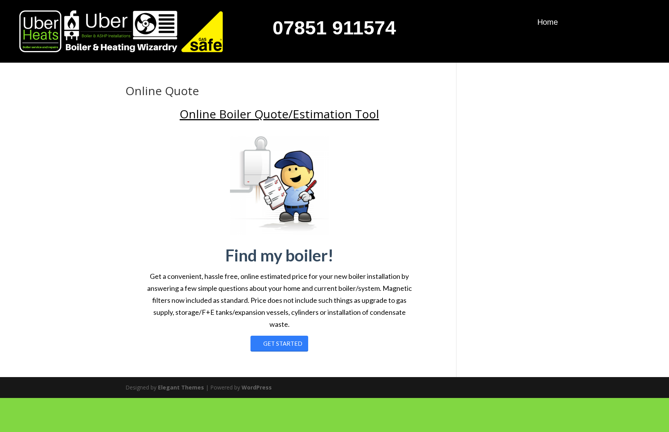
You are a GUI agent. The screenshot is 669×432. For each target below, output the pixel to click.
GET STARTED (282, 343)
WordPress (257, 387)
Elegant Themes (181, 387)
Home (547, 22)
